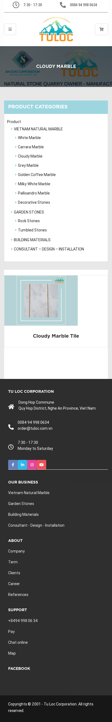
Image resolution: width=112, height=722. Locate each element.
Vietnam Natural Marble (28, 492)
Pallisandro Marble (34, 193)
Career (14, 583)
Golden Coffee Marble (37, 174)
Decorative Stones (34, 202)
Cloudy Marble (30, 156)
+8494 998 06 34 (23, 620)
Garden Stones (21, 503)
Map (12, 653)
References (18, 594)
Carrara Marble (31, 147)
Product (14, 121)
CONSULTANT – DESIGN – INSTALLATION (49, 249)
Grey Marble (28, 165)
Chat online (18, 642)
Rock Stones (29, 220)
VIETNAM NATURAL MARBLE (38, 129)
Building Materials (23, 514)
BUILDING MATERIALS (32, 239)
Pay (11, 631)
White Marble (29, 137)
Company (16, 551)
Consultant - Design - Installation (36, 525)
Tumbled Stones (32, 230)
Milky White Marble (34, 183)
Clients (14, 572)
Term (13, 562)
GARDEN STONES (29, 212)
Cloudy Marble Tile (56, 336)
